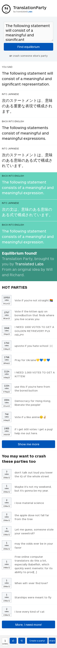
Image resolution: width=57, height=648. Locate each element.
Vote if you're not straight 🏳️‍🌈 (34, 300)
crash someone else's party (30, 55)
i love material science (29, 502)
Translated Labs (29, 263)
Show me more (28, 444)
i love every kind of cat (29, 611)
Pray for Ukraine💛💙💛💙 (32, 360)
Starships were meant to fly (33, 597)
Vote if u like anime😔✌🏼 (31, 417)
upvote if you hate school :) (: (34, 345)
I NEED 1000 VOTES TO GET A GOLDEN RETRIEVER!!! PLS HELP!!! (34, 330)
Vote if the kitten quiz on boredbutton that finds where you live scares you (34, 315)
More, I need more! (28, 624)
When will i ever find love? (31, 583)
